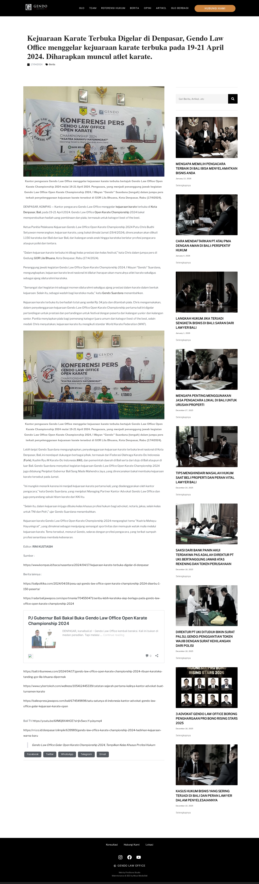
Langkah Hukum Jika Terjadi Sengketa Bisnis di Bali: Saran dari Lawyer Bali (205, 323)
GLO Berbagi (180, 8)
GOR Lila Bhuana (44, 258)
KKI (79, 460)
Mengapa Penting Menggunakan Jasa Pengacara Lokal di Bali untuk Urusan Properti (206, 400)
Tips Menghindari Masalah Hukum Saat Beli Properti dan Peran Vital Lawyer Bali (205, 477)
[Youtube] (138, 857)
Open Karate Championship (112, 212)
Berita (134, 8)
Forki (27, 460)
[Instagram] (120, 857)
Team (93, 8)
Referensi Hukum (113, 8)
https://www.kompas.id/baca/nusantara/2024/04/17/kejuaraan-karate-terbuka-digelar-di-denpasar (86, 565)
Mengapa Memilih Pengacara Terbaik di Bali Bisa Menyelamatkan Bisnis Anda (206, 168)
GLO (82, 8)
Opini (147, 8)
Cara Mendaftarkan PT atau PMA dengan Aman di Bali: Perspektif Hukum (203, 245)
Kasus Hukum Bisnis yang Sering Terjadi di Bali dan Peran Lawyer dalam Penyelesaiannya (204, 795)
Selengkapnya (183, 185)
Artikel (161, 8)
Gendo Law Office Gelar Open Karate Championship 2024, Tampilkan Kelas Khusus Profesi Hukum (93, 745)
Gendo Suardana (112, 293)
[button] (32, 754)
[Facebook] (129, 857)
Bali (38, 212)
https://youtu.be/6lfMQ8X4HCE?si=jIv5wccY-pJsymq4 (67, 721)
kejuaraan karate (126, 206)
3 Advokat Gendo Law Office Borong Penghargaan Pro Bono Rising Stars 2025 (207, 718)
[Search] (233, 99)
